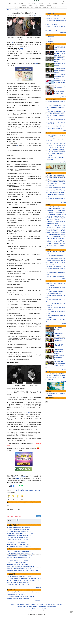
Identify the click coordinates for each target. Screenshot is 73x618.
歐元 (64, 225)
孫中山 (51, 241)
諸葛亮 (55, 243)
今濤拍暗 (51, 374)
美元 (52, 225)
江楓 (58, 377)
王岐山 (59, 216)
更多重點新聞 (63, 97)
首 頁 (10, 3)
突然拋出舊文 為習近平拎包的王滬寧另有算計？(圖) (18, 557)
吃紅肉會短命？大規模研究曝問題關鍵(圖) (55, 143)
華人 (49, 238)
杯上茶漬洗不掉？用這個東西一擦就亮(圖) (55, 151)
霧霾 (55, 230)
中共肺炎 (48, 207)
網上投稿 (48, 604)
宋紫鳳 (47, 374)
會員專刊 (49, 5)
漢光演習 (55, 208)
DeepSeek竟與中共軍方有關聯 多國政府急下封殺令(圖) (19, 568)
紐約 (35, 608)
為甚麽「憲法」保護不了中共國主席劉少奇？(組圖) (18, 544)
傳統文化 (50, 395)
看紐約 (40, 7)
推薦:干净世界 (20, 606)
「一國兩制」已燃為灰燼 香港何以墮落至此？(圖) (18, 529)
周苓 (52, 375)
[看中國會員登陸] (24, 469)
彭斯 (52, 218)
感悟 (48, 245)
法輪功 (54, 232)
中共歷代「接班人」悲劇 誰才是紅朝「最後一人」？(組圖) (20, 533)
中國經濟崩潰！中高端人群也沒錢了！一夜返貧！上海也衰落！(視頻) (22, 570)
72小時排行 (41, 3)
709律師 (48, 232)
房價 (62, 229)
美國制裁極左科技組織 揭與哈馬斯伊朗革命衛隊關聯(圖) (59, 47)
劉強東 (56, 229)
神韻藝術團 (25, 606)
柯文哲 (61, 214)
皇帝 (52, 243)
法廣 (49, 223)
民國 (64, 240)
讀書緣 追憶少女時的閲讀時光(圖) (53, 30)
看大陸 (16, 7)
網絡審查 (58, 232)
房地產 (51, 227)
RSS (61, 604)
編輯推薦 (55, 3)
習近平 (51, 210)
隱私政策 (33, 604)
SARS (50, 236)
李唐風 (57, 375)
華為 (54, 216)
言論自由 (59, 236)
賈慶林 (28, 412)
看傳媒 (41, 606)
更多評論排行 (38, 587)
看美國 (24, 7)
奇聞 (55, 245)
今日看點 (27, 3)
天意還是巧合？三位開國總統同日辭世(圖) (55, 18)
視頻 (36, 5)
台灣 (48, 229)
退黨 (57, 214)
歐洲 (42, 608)
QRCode (17, 486)
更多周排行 (63, 202)
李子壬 (61, 377)
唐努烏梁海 (54, 234)
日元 (47, 227)
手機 (50, 245)
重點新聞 (21, 3)
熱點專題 (24, 5)
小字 (40, 15)
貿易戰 (48, 210)
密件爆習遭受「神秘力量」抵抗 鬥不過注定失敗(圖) (18, 560)
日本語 (42, 610)
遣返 (61, 238)
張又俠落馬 (48, 39)
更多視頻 (64, 369)
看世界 (44, 7)
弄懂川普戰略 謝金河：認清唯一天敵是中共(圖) (17, 564)
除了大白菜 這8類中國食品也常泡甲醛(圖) (55, 147)
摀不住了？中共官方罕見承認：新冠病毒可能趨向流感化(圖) (20, 566)
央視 (47, 238)
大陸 (51, 230)
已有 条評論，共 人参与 (13, 509)
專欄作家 (31, 5)
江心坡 (47, 236)
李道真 (60, 374)
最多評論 (49, 3)
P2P (53, 230)
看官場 (20, 7)
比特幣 (61, 225)
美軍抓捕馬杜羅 (49, 41)
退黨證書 (49, 606)
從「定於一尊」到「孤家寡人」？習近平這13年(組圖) (19, 531)
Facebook (53, 604)
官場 (58, 221)
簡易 (54, 374)
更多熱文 (64, 278)
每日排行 (34, 3)
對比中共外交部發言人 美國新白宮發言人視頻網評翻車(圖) (20, 553)
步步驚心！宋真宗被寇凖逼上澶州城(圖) (55, 149)
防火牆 (62, 230)
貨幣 (55, 225)
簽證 (63, 238)
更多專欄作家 (63, 381)
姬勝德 (21, 49)
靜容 (50, 377)
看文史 (48, 7)
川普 (58, 207)
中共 (12, 42)
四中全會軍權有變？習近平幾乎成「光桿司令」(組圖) (19, 546)
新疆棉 (47, 212)
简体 (63, 1)
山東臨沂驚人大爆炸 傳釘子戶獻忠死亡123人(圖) (18, 582)
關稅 (47, 218)
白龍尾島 (63, 234)
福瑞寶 (44, 606)
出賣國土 (59, 210)
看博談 (36, 7)
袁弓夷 (55, 212)
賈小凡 (57, 374)
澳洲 (61, 240)
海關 (58, 238)
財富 (59, 227)
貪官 (47, 221)
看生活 (52, 7)
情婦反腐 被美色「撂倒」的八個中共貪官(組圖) (17, 540)
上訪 (52, 232)
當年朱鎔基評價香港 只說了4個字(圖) (54, 128)
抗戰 (49, 241)
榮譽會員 (15, 477)
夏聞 (50, 375)
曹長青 (49, 379)
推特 (58, 604)
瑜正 (56, 377)
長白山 (58, 234)
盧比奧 (64, 207)
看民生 (32, 7)
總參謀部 (36, 63)
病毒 (47, 208)
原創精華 (42, 5)
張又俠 (55, 210)
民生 (52, 240)
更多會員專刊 (63, 32)
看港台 (28, 7)
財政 (57, 227)
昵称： (9, 506)
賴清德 (60, 207)
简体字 (30, 610)
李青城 (53, 377)
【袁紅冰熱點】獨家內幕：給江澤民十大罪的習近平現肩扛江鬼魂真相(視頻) (24, 578)
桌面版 (12, 604)
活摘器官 (63, 232)
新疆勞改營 (54, 236)
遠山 (48, 375)
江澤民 (17, 145)
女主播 (63, 236)
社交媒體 (52, 223)
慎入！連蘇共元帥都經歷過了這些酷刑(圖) (55, 105)
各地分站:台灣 (30, 608)
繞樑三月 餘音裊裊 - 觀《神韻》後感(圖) (16, 594)
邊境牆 (49, 218)
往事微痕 (59, 212)
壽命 (61, 245)
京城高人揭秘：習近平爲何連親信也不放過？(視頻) (59, 346)
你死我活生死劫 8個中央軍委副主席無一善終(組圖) (18, 527)
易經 (58, 243)
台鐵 (62, 208)
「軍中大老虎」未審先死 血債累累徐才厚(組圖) (17, 537)
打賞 (34, 15)
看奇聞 (56, 7)
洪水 (52, 212)
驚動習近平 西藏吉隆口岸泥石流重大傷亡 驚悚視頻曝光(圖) (59, 59)
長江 (50, 212)
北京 (54, 229)
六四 (54, 214)
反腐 (54, 221)
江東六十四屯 (49, 234)
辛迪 (52, 379)
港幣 (49, 227)
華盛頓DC (38, 608)
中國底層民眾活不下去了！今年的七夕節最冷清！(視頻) (59, 351)
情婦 (49, 221)
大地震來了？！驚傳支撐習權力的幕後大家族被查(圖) (19, 551)
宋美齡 (58, 241)
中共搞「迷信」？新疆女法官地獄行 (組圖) (16, 562)
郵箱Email (47, 399)
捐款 (38, 604)
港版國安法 (50, 214)
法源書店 (31, 606)
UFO (49, 216)
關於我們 (22, 604)
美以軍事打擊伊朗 (50, 36)
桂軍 (47, 241)
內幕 (58, 219)
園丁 (61, 375)
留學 (56, 238)
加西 (45, 608)
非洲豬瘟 (48, 230)
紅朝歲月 (16, 9)
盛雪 (63, 375)
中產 (62, 227)
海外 (55, 240)
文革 (63, 245)
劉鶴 (62, 218)
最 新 (15, 3)
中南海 (55, 219)
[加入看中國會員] (24, 465)
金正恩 (56, 216)
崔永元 (51, 219)
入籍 (48, 240)
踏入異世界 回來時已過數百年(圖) (53, 24)
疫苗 (59, 214)
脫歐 (63, 223)
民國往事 (52, 393)
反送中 (63, 219)
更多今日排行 (63, 162)
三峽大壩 (63, 210)
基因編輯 (58, 230)
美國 (55, 218)
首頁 (8, 9)
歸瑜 (63, 374)
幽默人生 (62, 243)
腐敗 (51, 221)
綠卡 (50, 240)
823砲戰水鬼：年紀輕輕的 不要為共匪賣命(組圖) (18, 598)
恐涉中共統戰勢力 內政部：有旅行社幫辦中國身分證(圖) (19, 555)
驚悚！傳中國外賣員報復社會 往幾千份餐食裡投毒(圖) (19, 576)
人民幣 (57, 225)
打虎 (56, 221)
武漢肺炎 (54, 207)
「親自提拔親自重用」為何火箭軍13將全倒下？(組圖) (19, 535)
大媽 (59, 229)
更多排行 (64, 323)
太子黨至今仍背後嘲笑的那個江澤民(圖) (55, 126)
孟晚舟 (63, 216)
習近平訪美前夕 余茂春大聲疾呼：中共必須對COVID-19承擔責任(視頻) (23, 580)
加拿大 (60, 223)
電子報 (17, 604)
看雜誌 (34, 606)
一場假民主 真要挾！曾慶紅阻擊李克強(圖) (55, 119)
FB (55, 223)
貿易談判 (58, 218)
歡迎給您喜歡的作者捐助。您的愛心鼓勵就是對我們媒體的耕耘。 (21, 448)
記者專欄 (62, 3)
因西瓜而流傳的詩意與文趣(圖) (53, 16)
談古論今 (56, 393)
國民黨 (58, 208)
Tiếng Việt (39, 610)
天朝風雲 (48, 393)
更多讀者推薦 (38, 600)
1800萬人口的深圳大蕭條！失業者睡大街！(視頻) (59, 357)
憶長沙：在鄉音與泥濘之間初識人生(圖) (55, 113)
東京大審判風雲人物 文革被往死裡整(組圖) (16, 542)
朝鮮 (57, 223)
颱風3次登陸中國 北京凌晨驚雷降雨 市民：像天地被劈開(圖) (59, 76)
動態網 (52, 606)
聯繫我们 (42, 604)
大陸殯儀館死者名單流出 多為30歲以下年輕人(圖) (18, 584)
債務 (48, 225)
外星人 (58, 245)
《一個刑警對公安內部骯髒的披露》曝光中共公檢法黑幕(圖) (20, 596)
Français (34, 610)
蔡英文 (50, 229)
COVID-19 (50, 208)
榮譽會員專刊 (50, 13)
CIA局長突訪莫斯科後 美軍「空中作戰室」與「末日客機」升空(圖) (59, 53)
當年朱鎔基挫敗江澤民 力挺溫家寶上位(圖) (55, 111)
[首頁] (36, 1)
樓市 (55, 227)
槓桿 (50, 225)
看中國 (61, 221)
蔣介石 (55, 241)
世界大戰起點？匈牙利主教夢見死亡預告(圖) (56, 145)
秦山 (48, 377)
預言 (52, 245)
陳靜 (55, 375)
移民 (51, 238)
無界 (55, 606)
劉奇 (48, 243)
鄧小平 (62, 241)
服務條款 (28, 604)
